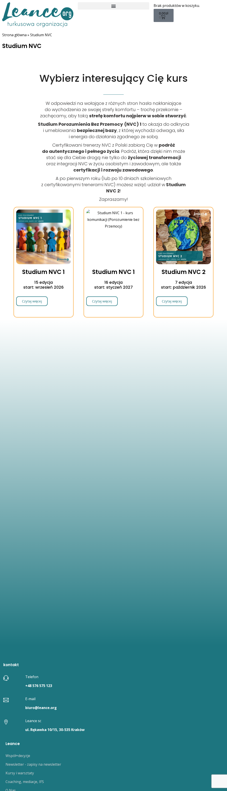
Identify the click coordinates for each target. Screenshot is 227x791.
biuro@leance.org (41, 707)
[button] (113, 6)
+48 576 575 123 (38, 685)
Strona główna (14, 34)
